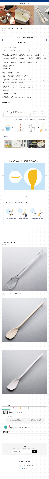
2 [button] (23, 25)
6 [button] (26, 25)
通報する (9, 102)
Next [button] (47, 15)
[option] (24, 15)
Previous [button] (1, 15)
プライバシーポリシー (19, 465)
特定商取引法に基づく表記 (28, 465)
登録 (34, 451)
